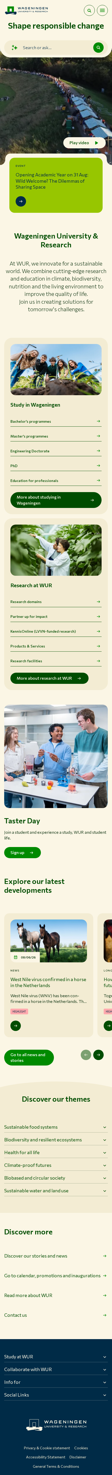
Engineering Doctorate (29, 451)
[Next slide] (98, 1055)
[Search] (98, 47)
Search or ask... (37, 47)
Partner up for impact (28, 616)
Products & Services (27, 646)
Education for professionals (34, 480)
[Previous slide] (86, 1055)
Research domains (26, 601)
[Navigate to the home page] (26, 10)
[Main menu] (102, 10)
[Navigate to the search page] (89, 10)
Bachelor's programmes (30, 421)
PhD (13, 466)
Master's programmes (29, 436)
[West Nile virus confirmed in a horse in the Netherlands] (15, 1026)
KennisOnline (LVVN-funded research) (43, 631)
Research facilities (26, 661)
